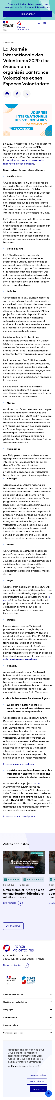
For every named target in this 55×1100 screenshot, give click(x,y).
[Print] (7, 94)
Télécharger (27, 14)
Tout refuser (37, 1081)
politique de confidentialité (23, 1066)
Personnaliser (38, 1075)
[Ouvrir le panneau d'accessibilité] (48, 1093)
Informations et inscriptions (19, 816)
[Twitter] (27, 94)
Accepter (38, 1089)
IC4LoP (35, 783)
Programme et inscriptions (18, 764)
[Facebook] (17, 94)
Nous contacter (12, 965)
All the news (13, 926)
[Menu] (50, 23)
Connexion (44, 23)
